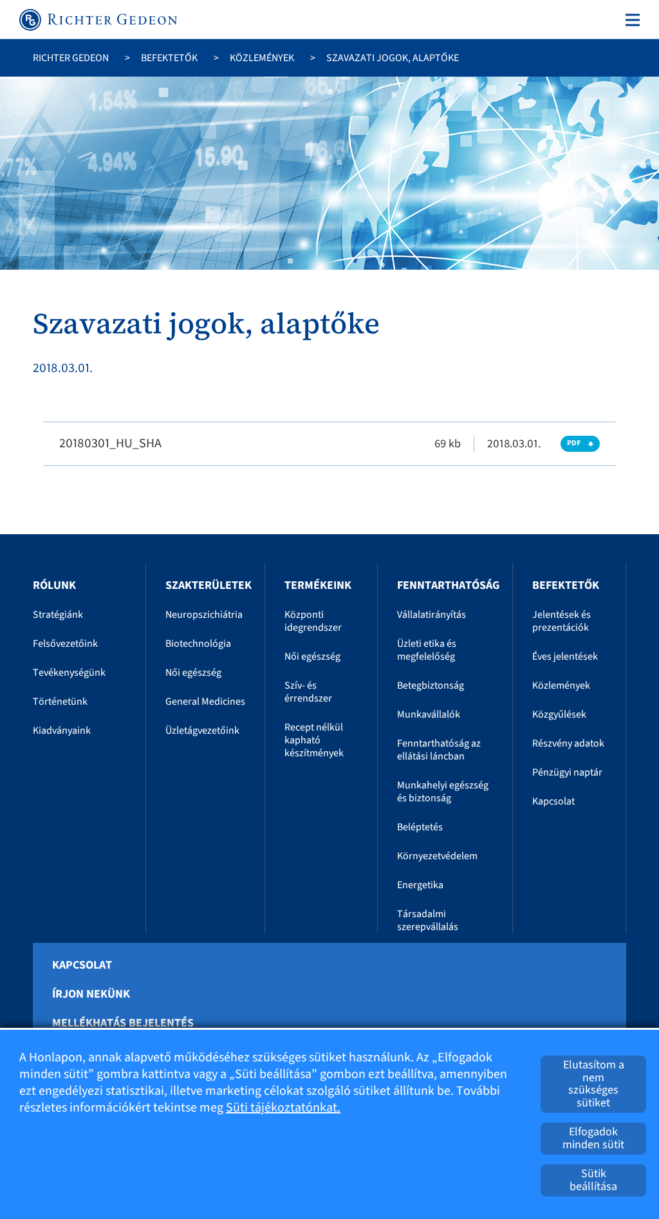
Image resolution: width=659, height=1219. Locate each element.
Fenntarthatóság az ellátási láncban (439, 749)
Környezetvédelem (437, 856)
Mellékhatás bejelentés (123, 1023)
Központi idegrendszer (313, 621)
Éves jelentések (565, 656)
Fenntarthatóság (448, 585)
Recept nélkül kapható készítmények (314, 740)
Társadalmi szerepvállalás (427, 920)
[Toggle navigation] (630, 20)
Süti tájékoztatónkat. (283, 1108)
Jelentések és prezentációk (561, 621)
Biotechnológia (198, 644)
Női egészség (193, 672)
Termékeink (317, 585)
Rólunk (54, 585)
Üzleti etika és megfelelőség (426, 650)
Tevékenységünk (69, 672)
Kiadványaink (62, 730)
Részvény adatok (568, 743)
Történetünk (60, 701)
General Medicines (205, 701)
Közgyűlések (559, 714)
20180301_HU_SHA (110, 443)
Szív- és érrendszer (308, 691)
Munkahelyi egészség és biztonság (442, 791)
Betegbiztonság (430, 685)
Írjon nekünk (91, 994)
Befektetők (169, 58)
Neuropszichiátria (204, 615)
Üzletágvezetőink (202, 730)
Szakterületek (208, 585)
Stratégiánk (58, 615)
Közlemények (262, 58)
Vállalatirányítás (431, 615)
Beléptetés (420, 827)
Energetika (420, 885)
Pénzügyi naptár (567, 772)
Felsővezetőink (65, 644)
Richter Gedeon (71, 58)
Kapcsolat (553, 801)
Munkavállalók (428, 714)
